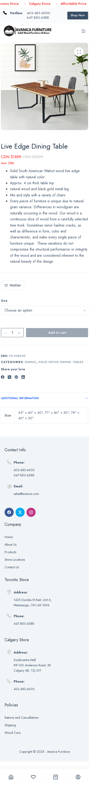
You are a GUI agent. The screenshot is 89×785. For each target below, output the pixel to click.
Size (4, 300)
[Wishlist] (33, 777)
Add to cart (57, 332)
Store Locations (15, 559)
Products (10, 552)
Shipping (10, 725)
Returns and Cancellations (22, 717)
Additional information (20, 398)
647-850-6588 (38, 17)
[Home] (11, 777)
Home (9, 537)
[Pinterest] (16, 377)
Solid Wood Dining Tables (61, 362)
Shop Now (78, 15)
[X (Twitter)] (9, 377)
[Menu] (84, 31)
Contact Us (12, 567)
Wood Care (13, 732)
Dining (30, 362)
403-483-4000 (38, 13)
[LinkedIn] (23, 377)
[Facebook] (2, 377)
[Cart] (55, 777)
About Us (10, 544)
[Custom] (77, 777)
